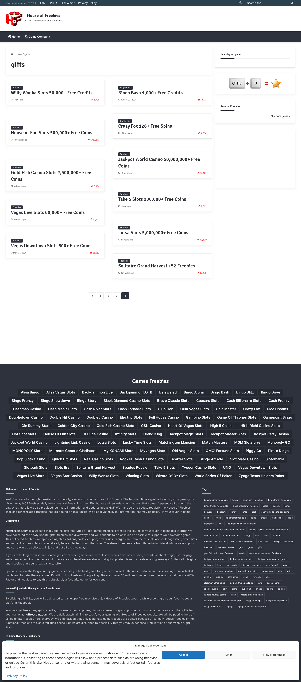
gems (250, 547)
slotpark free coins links (241, 583)
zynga (230, 606)
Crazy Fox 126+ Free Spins (145, 126)
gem (241, 547)
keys (219, 565)
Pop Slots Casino (31, 459)
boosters (221, 511)
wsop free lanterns (213, 606)
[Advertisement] (199, 17)
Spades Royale (134, 467)
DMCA (53, 3)
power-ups (267, 571)
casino (207, 517)
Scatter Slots (182, 459)
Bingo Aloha (194, 392)
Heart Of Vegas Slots (185, 426)
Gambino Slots (198, 417)
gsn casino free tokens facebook (265, 553)
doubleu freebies (231, 535)
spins (234, 588)
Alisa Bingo (30, 392)
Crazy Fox (125, 121)
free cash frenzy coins (215, 541)
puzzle (207, 577)
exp (257, 535)
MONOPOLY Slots (27, 451)
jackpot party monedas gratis (272, 559)
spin (225, 588)
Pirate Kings (278, 451)
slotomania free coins (214, 583)
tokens (281, 588)
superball (246, 588)
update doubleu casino (215, 594)
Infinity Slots (125, 434)
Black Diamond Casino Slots (127, 401)
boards (276, 506)
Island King (152, 434)
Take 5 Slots (164, 467)
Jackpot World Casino (29, 442)
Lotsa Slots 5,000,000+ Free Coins (153, 233)
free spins (209, 547)
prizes (290, 571)
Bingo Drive (270, 392)
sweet (259, 588)
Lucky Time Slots (137, 442)
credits (264, 517)
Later (228, 654)
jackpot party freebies (214, 559)
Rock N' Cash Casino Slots (142, 459)
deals (290, 517)
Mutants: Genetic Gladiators (73, 451)
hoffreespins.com (17, 530)
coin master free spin (236, 517)
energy (247, 535)
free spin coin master (283, 541)
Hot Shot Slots (24, 434)
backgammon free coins (215, 500)
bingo (235, 500)
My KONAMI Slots (118, 451)
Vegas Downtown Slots (257, 467)
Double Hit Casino (65, 417)
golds (242, 553)
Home (15, 36)
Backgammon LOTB (136, 392)
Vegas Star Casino (66, 476)
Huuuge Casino (95, 434)
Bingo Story (87, 401)
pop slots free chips (224, 571)
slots (260, 583)
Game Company (39, 36)
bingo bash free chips (253, 500)
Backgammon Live (97, 392)
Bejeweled (168, 392)
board (265, 506)
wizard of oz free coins (252, 594)
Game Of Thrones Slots (236, 417)
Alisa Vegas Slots (60, 392)
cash (254, 511)
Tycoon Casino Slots (199, 467)
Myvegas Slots (152, 451)
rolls (267, 577)
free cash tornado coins (242, 541)
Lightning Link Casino (72, 442)
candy (233, 511)
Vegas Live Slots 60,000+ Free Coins (48, 212)
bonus (287, 506)
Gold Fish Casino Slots (115, 426)
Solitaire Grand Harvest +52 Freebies (156, 266)
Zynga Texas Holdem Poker (261, 476)
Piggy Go (253, 451)
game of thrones (226, 547)
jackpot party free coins (241, 559)
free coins (263, 541)
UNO (227, 467)
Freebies (17, 87)
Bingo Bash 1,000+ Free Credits (150, 93)
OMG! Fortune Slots (222, 451)
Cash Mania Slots (62, 409)
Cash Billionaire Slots (243, 401)
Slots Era (62, 467)
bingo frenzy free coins (279, 500)
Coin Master (226, 409)
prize (279, 571)
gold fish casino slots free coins (219, 553)
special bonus (273, 583)
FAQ (42, 3)
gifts (260, 547)
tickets (270, 588)
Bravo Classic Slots (173, 401)
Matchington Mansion (177, 442)
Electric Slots (131, 417)
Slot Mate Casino (244, 459)
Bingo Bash (125, 87)
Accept (183, 654)
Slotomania (274, 459)
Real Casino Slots (98, 459)
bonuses (208, 511)
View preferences (274, 654)
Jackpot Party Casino (271, 434)
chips (218, 517)
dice (220, 523)
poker (207, 571)
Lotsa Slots (106, 442)
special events (211, 588)
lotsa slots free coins (251, 565)
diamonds (209, 523)
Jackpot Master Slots (228, 434)
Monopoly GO (278, 442)
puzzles (219, 577)
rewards (257, 577)
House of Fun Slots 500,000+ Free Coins (51, 133)
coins (253, 517)
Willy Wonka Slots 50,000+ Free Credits (51, 93)
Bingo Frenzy (23, 401)
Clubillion (165, 409)
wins (233, 594)
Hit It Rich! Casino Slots (260, 426)
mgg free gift (272, 565)
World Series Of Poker (213, 476)
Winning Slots (137, 476)
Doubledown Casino (26, 417)
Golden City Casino (73, 426)
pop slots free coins (247, 571)
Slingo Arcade (211, 459)
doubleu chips (211, 535)
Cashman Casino (27, 409)
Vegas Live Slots (30, 476)
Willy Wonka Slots (104, 476)
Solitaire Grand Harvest (95, 467)
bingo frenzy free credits (216, 506)
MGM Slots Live (247, 442)
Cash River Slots (97, 409)
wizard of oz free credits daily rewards (222, 600)
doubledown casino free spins (241, 523)
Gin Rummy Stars (36, 426)
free (266, 535)
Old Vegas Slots (185, 451)
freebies (276, 535)
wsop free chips (253, 600)
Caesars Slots (207, 401)
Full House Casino (164, 417)
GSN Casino (151, 426)
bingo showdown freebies (245, 506)
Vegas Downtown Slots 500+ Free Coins (51, 246)
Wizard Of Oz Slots (172, 476)
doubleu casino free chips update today (268, 529)
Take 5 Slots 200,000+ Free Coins (152, 199)
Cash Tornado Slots (134, 409)
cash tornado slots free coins (275, 511)
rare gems (233, 577)
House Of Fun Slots (59, 434)
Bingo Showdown (55, 401)
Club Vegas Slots (194, 409)
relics (245, 577)
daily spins (277, 517)
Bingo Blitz (245, 392)
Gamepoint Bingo (277, 417)
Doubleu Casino (100, 417)
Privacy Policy (17, 676)
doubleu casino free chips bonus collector (224, 529)
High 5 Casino (222, 426)
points (286, 565)
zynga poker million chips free (252, 606)
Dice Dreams (277, 409)
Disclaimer (68, 3)
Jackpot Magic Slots (186, 434)
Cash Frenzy (279, 401)
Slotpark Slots (36, 467)
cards (244, 511)
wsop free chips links (276, 600)
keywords (232, 565)
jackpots (208, 565)
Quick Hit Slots (64, 459)
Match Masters (214, 442)
